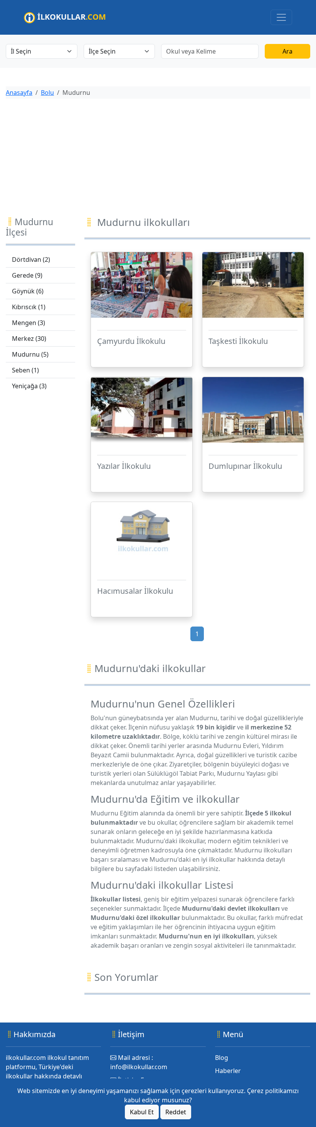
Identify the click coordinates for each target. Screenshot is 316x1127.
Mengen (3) (28, 322)
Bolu (47, 92)
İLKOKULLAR (70, 17)
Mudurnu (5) (30, 354)
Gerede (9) (27, 275)
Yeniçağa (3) (29, 386)
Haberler (228, 1070)
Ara (287, 51)
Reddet (175, 1112)
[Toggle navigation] (281, 17)
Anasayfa (19, 92)
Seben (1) (25, 370)
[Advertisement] (158, 159)
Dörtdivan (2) (31, 259)
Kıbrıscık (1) (28, 307)
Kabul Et (142, 1112)
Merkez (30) (29, 338)
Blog (221, 1057)
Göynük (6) (28, 291)
